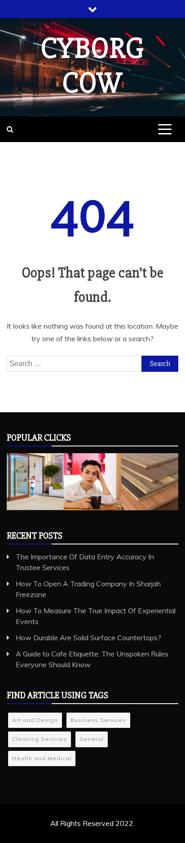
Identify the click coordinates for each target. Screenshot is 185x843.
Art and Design (35, 720)
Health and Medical (41, 758)
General (91, 739)
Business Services (98, 720)
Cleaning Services (39, 739)
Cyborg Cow (92, 66)
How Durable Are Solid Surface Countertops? (88, 637)
